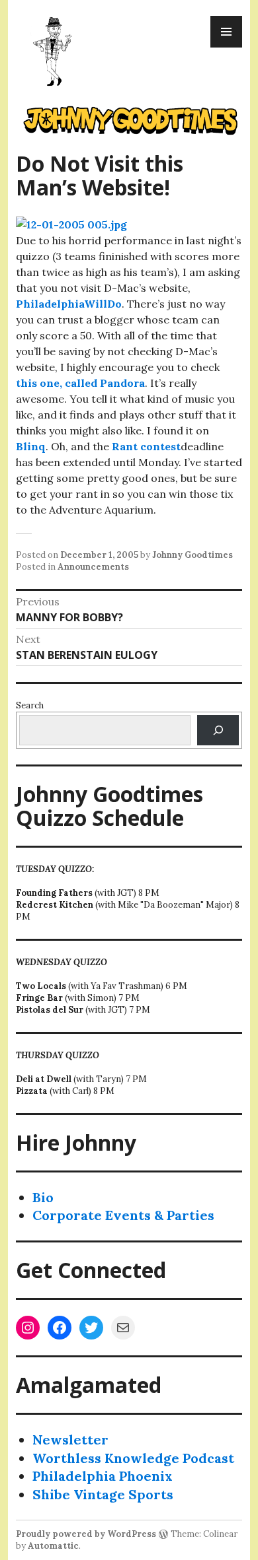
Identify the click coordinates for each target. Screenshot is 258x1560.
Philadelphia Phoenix (102, 1476)
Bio (43, 1197)
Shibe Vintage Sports (102, 1494)
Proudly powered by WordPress (86, 1534)
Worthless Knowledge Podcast (133, 1458)
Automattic (53, 1545)
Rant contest (145, 446)
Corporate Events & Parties (123, 1215)
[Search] (218, 730)
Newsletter (70, 1439)
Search (30, 705)
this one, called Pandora (80, 383)
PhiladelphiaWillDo (69, 303)
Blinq (31, 446)
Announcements (93, 566)
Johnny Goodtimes (192, 554)
